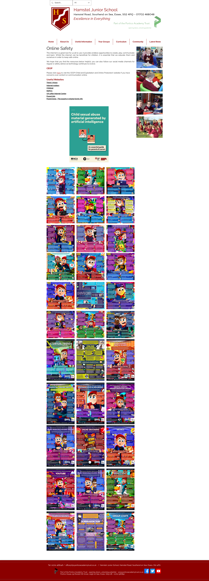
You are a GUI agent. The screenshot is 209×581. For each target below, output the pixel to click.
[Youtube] (158, 571)
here (59, 73)
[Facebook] (146, 571)
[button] (149, 57)
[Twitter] (152, 571)
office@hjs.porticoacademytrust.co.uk (81, 565)
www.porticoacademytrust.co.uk (130, 572)
